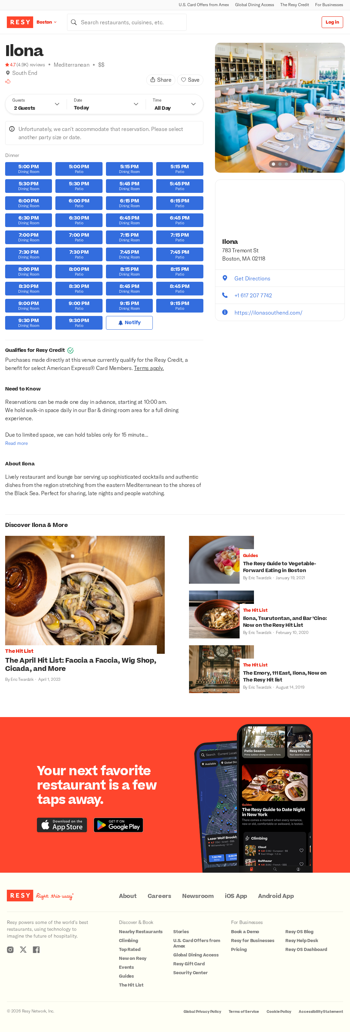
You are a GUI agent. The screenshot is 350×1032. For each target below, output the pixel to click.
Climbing (128, 941)
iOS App (236, 896)
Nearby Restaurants (141, 932)
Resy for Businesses (252, 941)
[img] (8, 73)
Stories (181, 932)
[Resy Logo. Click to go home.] (20, 22)
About (128, 896)
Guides (126, 976)
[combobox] (127, 22)
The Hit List (131, 985)
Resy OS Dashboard (306, 950)
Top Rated (129, 950)
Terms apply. (149, 368)
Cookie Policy (279, 1011)
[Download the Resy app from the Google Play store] (118, 825)
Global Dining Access (254, 4)
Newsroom (198, 896)
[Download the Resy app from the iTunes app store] (62, 825)
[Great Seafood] (8, 81)
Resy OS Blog (299, 932)
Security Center (190, 973)
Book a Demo (245, 932)
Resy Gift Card (189, 964)
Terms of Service (244, 1011)
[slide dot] (273, 164)
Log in (332, 22)
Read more (16, 443)
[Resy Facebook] (36, 949)
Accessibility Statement (321, 1011)
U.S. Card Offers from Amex (204, 4)
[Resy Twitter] (23, 949)
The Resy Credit (294, 4)
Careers (159, 896)
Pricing (239, 950)
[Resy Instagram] (10, 949)
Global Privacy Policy (202, 1011)
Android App (276, 896)
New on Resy (132, 958)
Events (126, 967)
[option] (280, 108)
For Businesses (329, 4)
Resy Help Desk (301, 941)
